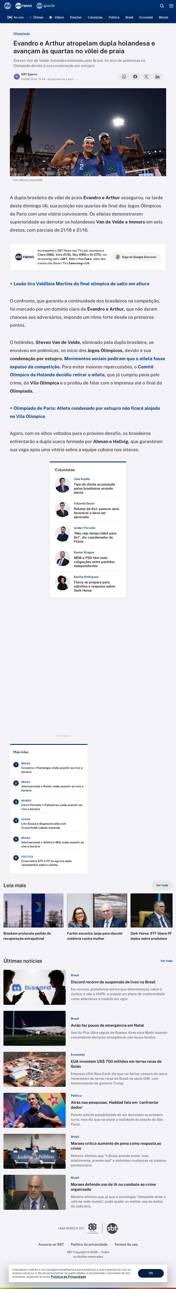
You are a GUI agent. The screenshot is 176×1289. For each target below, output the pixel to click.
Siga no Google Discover (139, 257)
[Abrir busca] (162, 6)
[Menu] (171, 6)
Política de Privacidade (68, 1276)
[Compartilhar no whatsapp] (124, 76)
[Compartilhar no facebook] (135, 76)
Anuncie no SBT (51, 1244)
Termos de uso (126, 1244)
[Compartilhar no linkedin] (157, 76)
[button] (33, 921)
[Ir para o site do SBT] (112, 1228)
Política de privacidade (89, 1244)
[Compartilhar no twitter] (146, 76)
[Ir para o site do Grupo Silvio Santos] (80, 1228)
